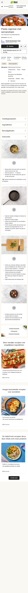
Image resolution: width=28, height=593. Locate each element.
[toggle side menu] (2, 2)
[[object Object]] (21, 46)
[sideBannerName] (14, 105)
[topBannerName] (14, 11)
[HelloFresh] (14, 2)
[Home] (2, 7)
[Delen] (25, 46)
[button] (14, 125)
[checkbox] (1, 37)
